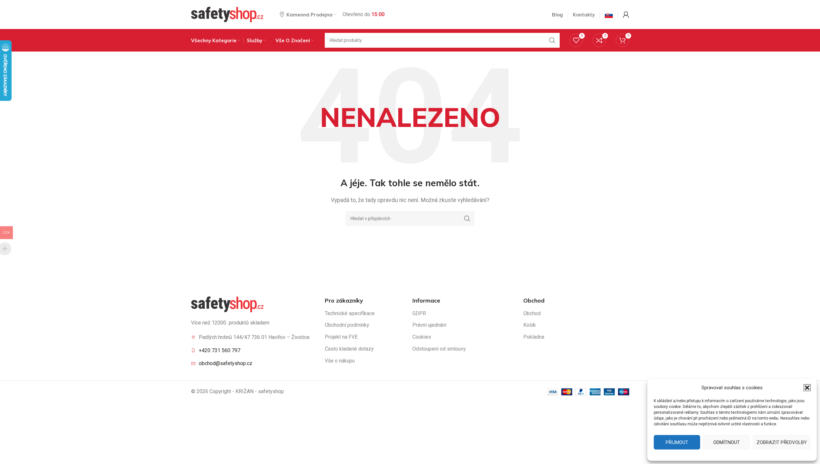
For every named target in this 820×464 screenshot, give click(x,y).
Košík (529, 325)
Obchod (532, 313)
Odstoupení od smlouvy (439, 349)
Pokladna (533, 337)
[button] (807, 387)
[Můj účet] (626, 14)
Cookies (421, 337)
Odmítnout (726, 442)
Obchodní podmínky (347, 325)
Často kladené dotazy (349, 349)
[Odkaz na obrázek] (227, 304)
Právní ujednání (429, 325)
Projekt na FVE (341, 337)
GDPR (419, 313)
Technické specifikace (350, 313)
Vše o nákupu (340, 361)
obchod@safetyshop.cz (225, 363)
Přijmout (677, 442)
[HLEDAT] (552, 40)
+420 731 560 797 (219, 350)
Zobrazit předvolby (782, 442)
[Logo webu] (227, 14)
